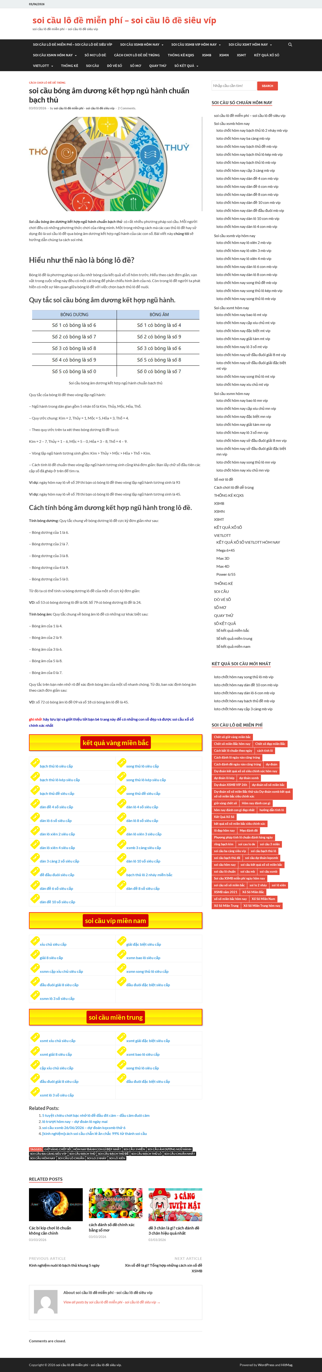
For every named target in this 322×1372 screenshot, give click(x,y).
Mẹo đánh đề (249, 830)
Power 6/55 (225, 574)
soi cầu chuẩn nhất (179, 1153)
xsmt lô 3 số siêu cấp (57, 1095)
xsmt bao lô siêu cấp (143, 1054)
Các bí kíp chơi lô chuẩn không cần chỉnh (50, 1230)
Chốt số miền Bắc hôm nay (232, 744)
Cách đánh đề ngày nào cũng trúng (237, 764)
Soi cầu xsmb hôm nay (139, 44)
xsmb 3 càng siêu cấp (143, 847)
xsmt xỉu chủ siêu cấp (57, 1040)
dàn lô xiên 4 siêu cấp (57, 847)
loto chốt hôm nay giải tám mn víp (243, 424)
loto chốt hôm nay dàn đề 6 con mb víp (247, 186)
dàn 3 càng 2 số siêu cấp (59, 861)
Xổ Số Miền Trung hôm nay (262, 906)
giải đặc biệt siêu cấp (143, 944)
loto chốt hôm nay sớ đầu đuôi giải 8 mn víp (251, 440)
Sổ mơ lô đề (95, 55)
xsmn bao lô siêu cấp (143, 957)
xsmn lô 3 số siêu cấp (57, 998)
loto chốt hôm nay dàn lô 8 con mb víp (246, 274)
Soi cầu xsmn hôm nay (53, 55)
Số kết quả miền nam (233, 646)
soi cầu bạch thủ (82, 1153)
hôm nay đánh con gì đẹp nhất (97, 1149)
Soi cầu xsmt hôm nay (248, 44)
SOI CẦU (92, 66)
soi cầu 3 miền (134, 1149)
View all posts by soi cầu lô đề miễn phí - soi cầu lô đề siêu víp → (112, 1302)
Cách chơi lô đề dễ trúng (137, 55)
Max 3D (222, 558)
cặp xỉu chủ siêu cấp (56, 1068)
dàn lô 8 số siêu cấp (142, 820)
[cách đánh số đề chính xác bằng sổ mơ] (116, 1219)
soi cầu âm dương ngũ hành (169, 1149)
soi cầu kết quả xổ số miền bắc (261, 865)
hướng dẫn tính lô (272, 810)
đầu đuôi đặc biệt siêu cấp (148, 984)
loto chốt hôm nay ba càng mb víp (243, 138)
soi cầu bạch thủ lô (146, 1153)
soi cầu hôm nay (42, 1158)
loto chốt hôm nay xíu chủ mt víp (242, 384)
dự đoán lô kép (224, 778)
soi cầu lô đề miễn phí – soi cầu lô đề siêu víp (124, 20)
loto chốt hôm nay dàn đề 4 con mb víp (247, 178)
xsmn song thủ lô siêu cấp (147, 971)
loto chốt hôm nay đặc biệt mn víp (243, 416)
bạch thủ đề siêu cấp (57, 793)
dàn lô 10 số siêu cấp (143, 861)
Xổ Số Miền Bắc (253, 892)
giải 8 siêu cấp (51, 957)
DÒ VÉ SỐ (114, 66)
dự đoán (271, 764)
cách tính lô (265, 750)
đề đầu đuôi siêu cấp (57, 874)
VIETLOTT (41, 66)
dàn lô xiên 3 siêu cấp (143, 834)
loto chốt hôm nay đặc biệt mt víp (243, 330)
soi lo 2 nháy (97, 1158)
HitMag (286, 1365)
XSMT (241, 55)
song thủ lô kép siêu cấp (146, 779)
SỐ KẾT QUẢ (184, 66)
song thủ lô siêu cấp (142, 766)
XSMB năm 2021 (225, 892)
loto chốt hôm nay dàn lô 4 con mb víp (246, 226)
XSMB (206, 55)
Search (267, 86)
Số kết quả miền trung (234, 638)
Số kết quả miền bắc (232, 630)
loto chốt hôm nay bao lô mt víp (241, 314)
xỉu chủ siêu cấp (53, 944)
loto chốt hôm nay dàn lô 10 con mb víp (247, 218)
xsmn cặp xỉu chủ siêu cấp (61, 971)
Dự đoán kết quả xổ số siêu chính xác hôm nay (245, 771)
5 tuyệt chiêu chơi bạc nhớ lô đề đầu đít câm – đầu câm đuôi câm (95, 1115)
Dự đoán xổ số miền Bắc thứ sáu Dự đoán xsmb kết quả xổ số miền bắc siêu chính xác (252, 794)
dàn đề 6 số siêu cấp (56, 888)
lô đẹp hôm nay (224, 830)
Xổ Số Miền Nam (263, 899)
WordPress (266, 1365)
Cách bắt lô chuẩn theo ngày (233, 750)
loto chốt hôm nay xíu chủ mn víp (242, 470)
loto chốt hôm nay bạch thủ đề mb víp (246, 146)
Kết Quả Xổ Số (224, 817)
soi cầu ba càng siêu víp (48, 1153)
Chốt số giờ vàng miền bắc (232, 737)
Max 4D (222, 566)
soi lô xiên (117, 1158)
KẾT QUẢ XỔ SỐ (266, 55)
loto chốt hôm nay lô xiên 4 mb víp (243, 258)
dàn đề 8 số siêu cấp (143, 888)
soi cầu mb (247, 871)
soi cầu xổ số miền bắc (229, 885)
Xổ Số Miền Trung (226, 906)
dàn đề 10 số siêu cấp (57, 902)
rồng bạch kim (223, 844)
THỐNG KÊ (69, 66)
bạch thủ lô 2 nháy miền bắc (149, 874)
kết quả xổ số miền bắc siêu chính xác (239, 824)
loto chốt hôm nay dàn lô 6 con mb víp (246, 266)
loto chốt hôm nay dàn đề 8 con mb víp (247, 194)
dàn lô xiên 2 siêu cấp (57, 834)
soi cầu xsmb (268, 871)
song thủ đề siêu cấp (143, 793)
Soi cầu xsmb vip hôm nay (194, 44)
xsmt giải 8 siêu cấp (56, 1054)
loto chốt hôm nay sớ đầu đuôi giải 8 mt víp (251, 354)
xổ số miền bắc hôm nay (230, 899)
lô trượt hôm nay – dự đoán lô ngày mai (74, 1121)
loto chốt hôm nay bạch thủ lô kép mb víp (249, 154)
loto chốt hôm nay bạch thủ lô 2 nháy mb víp (252, 130)
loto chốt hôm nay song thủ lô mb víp (246, 298)
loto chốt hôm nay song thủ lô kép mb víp (249, 290)
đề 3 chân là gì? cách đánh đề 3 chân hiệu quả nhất (174, 1230)
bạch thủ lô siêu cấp (56, 766)
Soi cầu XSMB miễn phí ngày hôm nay (239, 878)
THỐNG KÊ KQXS (181, 55)
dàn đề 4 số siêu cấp (56, 807)
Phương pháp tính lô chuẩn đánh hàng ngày (243, 837)
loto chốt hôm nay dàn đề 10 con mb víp (248, 202)
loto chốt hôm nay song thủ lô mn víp (246, 462)
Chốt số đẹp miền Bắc (270, 744)
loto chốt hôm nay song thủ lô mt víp (245, 376)
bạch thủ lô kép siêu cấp (60, 779)
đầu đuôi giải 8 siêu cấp (59, 984)
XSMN (224, 55)
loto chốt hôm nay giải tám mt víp (243, 338)
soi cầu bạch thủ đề (113, 1153)
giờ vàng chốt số (57, 1149)
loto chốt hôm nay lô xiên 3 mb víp (243, 250)
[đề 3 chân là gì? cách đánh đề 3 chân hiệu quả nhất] (175, 1222)
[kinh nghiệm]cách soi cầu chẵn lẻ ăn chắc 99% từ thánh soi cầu (94, 1133)
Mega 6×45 (225, 550)
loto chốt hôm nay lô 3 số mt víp (242, 346)
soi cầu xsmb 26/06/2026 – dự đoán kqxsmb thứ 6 (83, 1127)
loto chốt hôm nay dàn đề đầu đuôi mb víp (250, 210)
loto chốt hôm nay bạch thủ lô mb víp (246, 162)
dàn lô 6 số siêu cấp (56, 820)
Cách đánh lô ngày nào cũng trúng (237, 757)
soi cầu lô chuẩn (71, 1158)
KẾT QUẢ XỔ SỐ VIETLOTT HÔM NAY (248, 542)
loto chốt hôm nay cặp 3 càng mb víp (245, 170)
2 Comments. (127, 108)
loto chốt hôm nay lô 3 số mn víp (242, 432)
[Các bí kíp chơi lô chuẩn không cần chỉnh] (56, 1222)
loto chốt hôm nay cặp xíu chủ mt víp (245, 322)
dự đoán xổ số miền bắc (268, 785)
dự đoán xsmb (249, 778)
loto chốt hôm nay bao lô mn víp (242, 400)
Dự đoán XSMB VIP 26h (230, 785)
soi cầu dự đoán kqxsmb (261, 858)
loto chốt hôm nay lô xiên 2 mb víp (243, 242)
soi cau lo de (246, 844)
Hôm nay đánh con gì (256, 803)
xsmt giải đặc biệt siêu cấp (148, 1040)
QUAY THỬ (157, 66)
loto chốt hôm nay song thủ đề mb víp (246, 282)
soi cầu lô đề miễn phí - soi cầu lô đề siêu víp (84, 108)
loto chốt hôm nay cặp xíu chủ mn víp (246, 408)
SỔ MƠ (135, 66)
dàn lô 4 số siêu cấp (142, 807)
